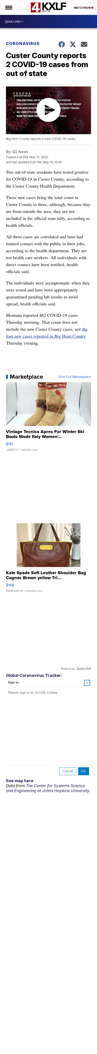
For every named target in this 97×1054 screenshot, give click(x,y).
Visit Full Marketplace (74, 376)
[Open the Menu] (8, 7)
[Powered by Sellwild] (84, 668)
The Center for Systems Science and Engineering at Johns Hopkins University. (48, 788)
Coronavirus (23, 43)
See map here (19, 780)
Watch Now (82, 7)
